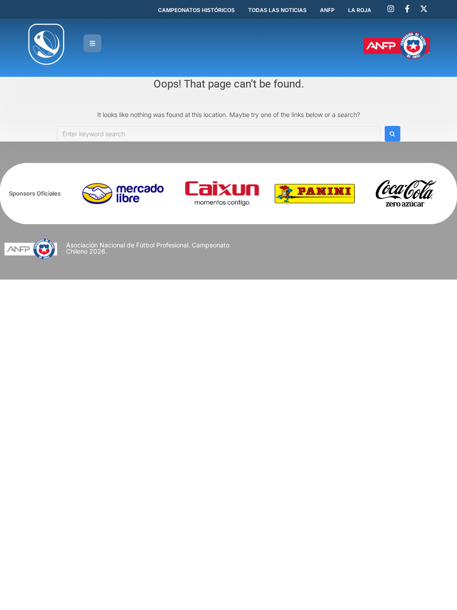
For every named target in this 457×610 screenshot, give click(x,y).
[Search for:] (218, 134)
